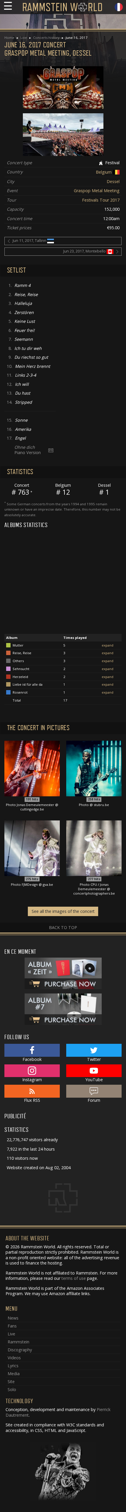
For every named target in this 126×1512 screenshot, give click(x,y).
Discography (20, 1350)
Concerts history (46, 37)
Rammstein (18, 1342)
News (13, 1318)
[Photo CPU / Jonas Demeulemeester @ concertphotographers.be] (94, 847)
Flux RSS (32, 1100)
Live (24, 37)
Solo (12, 1389)
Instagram (32, 1079)
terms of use (74, 1278)
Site (11, 1381)
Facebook (32, 1059)
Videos (14, 1357)
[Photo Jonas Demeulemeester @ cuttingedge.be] (32, 768)
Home (9, 37)
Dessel (113, 181)
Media (14, 1373)
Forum (94, 1100)
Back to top (63, 927)
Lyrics (13, 1365)
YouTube (94, 1079)
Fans (12, 1326)
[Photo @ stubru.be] (94, 768)
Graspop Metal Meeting (97, 190)
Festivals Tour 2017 (101, 200)
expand (107, 645)
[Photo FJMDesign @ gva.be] (32, 847)
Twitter (94, 1059)
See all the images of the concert (63, 911)
